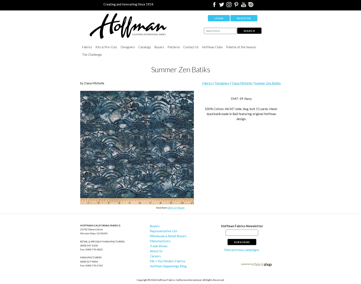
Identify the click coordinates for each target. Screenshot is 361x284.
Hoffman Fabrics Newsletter (242, 226)
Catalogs (144, 47)
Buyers (159, 47)
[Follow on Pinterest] (236, 6)
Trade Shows (159, 246)
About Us (156, 251)
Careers (155, 256)
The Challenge (92, 54)
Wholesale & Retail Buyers (168, 236)
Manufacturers (160, 241)
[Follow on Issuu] (250, 6)
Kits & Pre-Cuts (106, 47)
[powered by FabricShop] (256, 264)
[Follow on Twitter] (221, 6)
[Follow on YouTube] (243, 6)
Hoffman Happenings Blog (168, 266)
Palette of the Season (241, 47)
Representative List (163, 231)
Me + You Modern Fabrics (167, 261)
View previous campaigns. (242, 250)
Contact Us (191, 47)
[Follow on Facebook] (214, 6)
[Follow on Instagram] (228, 6)
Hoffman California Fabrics (128, 26)
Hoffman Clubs (212, 47)
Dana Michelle (242, 83)
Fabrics (87, 47)
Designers (128, 47)
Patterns (174, 47)
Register (244, 18)
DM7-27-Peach (176, 207)
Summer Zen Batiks (267, 83)
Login (218, 18)
